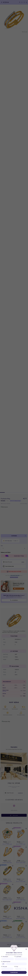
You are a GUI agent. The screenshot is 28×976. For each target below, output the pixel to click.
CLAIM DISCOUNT (14, 972)
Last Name (18, 956)
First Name (5, 956)
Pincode (5, 966)
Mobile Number (7, 961)
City (17, 966)
